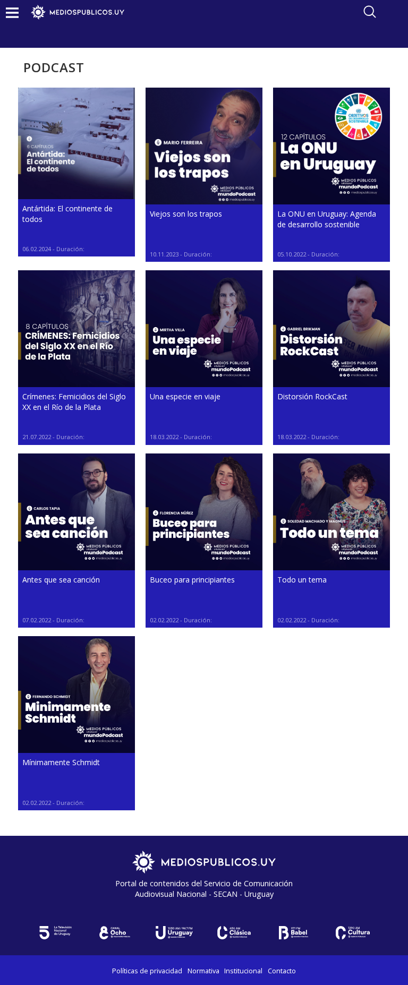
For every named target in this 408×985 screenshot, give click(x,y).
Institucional (243, 970)
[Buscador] (369, 11)
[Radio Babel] (293, 932)
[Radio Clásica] (233, 932)
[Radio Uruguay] (174, 932)
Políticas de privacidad (147, 970)
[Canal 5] (55, 932)
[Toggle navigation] (12, 12)
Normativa (203, 970)
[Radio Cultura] (352, 932)
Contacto (282, 970)
